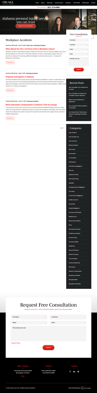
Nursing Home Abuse (74, 229)
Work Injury (30, 45)
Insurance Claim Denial (75, 212)
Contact (93, 2)
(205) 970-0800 (50, 370)
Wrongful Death (73, 279)
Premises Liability (73, 241)
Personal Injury (73, 237)
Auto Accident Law (74, 136)
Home (37, 2)
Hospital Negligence (74, 208)
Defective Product (73, 174)
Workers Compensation (75, 271)
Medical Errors (73, 216)
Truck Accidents (73, 258)
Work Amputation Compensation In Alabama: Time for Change (31, 105)
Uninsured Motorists (74, 262)
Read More (10, 62)
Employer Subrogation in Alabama (20, 77)
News (70, 225)
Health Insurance (73, 199)
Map (23, 376)
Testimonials (85, 2)
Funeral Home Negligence (76, 195)
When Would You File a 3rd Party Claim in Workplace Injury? (30, 49)
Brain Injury (72, 149)
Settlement (72, 246)
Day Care (71, 170)
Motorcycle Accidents (74, 220)
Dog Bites (71, 183)
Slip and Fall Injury (74, 250)
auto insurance (73, 141)
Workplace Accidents (40, 45)
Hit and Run (72, 204)
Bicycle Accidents (73, 145)
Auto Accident (72, 132)
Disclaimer (32, 388)
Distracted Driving (74, 178)
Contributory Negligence (75, 166)
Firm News (72, 191)
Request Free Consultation (26, 26)
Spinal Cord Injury (73, 254)
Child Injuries (72, 162)
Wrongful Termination (75, 283)
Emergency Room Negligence (77, 187)
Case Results (76, 2)
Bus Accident (72, 153)
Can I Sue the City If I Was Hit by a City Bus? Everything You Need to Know (78, 114)
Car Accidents (72, 157)
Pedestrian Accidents (74, 233)
